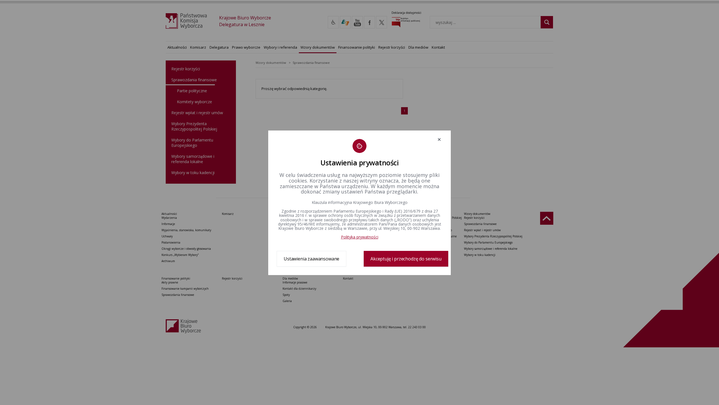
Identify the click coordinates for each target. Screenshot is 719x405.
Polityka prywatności (359, 237)
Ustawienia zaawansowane (311, 259)
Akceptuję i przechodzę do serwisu (406, 259)
